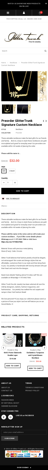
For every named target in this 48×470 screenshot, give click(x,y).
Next (46, 121)
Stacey (12, 171)
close (46, 3)
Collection (5, 133)
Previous (43, 121)
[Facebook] (3, 417)
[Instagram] (10, 417)
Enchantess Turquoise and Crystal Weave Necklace (35, 355)
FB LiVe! (25, 6)
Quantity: (4, 178)
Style (3, 129)
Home (3, 63)
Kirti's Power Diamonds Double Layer (13, 354)
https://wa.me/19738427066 (11, 242)
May (3, 171)
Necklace (13, 63)
